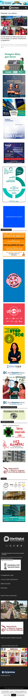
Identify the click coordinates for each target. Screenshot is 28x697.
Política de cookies (5, 637)
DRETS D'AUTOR (5, 583)
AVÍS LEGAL (4, 588)
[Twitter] (17, 545)
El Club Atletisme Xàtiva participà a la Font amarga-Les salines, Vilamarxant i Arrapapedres (14, 38)
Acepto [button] (13, 695)
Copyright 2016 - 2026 (7, 575)
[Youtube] (21, 545)
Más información (20, 695)
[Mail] (14, 545)
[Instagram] (10, 545)
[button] (26, 8)
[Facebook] (6, 545)
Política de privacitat (16, 637)
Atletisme (3, 34)
